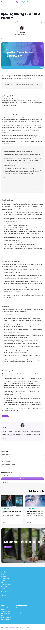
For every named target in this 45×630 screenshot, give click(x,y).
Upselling (4, 99)
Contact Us (5, 416)
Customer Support (5, 584)
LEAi (17, 608)
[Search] (43, 1)
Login (18, 613)
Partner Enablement (5, 619)
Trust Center (4, 586)
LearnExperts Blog (7, 10)
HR (2, 615)
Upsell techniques (6, 461)
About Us (3, 575)
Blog (2, 582)
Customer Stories (5, 578)
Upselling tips (5, 468)
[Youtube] (2, 595)
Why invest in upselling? (7, 458)
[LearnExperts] (22, 2)
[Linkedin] (6, 39)
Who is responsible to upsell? (8, 464)
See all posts (4, 438)
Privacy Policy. (26, 627)
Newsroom (3, 577)
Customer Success (5, 611)
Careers (3, 580)
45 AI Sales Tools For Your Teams (35, 511)
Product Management (6, 617)
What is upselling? (6, 454)
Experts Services (19, 610)
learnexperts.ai (12, 627)
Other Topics (6, 508)
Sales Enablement (5, 613)
